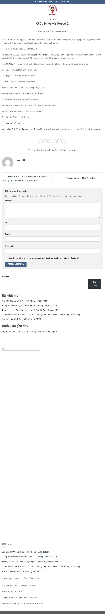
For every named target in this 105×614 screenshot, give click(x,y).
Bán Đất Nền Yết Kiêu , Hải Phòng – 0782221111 (24, 319)
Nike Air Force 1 (9, 40)
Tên (7, 222)
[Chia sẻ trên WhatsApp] (41, 141)
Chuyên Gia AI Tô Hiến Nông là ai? (81, 178)
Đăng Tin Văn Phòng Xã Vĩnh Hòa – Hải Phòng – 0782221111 (29, 306)
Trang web (9, 246)
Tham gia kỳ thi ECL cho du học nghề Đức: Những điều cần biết (30, 310)
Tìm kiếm (5, 277)
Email (8, 234)
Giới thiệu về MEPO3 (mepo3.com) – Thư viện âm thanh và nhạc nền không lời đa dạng (41, 315)
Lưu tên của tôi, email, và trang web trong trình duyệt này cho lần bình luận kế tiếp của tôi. (44, 258)
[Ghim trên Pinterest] (59, 141)
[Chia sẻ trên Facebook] (45, 141)
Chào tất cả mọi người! (47, 332)
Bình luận (9, 200)
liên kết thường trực (69, 150)
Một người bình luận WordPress (16, 332)
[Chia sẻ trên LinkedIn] (64, 141)
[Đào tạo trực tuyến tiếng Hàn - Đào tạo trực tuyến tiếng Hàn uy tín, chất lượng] (52, 9)
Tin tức (52, 20)
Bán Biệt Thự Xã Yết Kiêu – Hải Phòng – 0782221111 (25, 301)
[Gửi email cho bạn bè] (55, 141)
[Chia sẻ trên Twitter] (50, 141)
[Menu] (3, 9)
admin (64, 31)
